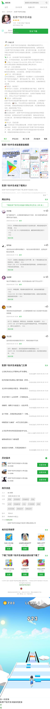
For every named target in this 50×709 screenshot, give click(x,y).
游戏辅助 (17, 499)
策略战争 (20, 509)
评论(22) (15, 139)
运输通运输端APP (25, 543)
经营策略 (11, 509)
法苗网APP (25, 569)
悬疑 (9, 499)
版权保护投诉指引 (25, 585)
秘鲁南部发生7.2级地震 (10, 439)
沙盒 (24, 504)
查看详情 (42, 465)
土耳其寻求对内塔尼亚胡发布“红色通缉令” (16, 431)
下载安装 (27, 23)
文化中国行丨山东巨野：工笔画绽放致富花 (16, 397)
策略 (38, 504)
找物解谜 (26, 499)
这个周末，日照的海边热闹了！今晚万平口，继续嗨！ (16, 414)
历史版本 (37, 139)
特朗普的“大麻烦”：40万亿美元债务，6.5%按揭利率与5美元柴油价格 (16, 422)
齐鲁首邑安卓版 (8, 569)
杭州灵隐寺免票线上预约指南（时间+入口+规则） (16, 380)
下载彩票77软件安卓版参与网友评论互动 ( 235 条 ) (25, 205)
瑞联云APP (41, 543)
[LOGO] (6, 2)
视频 (45, 139)
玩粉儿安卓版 (8, 543)
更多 (46, 199)
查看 (9, 548)
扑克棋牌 (31, 504)
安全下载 (33, 31)
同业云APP (41, 569)
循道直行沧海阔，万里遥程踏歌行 (14, 447)
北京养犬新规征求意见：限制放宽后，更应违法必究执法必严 (16, 388)
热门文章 (26, 139)
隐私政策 (9, 520)
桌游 (9, 504)
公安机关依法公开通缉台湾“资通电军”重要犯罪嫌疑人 (16, 371)
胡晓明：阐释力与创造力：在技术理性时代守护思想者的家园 (16, 405)
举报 (1, 706)
